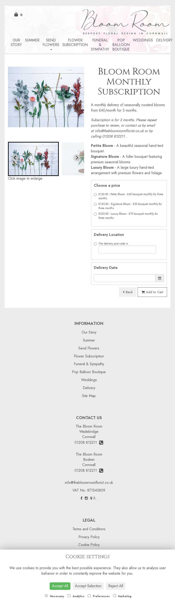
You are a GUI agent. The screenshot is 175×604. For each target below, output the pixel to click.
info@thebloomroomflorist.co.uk (89, 482)
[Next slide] (76, 157)
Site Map (89, 395)
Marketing (124, 596)
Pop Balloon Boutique (121, 45)
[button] (33, 159)
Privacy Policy (89, 537)
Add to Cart (154, 292)
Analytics (78, 596)
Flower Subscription (75, 42)
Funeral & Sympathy (100, 45)
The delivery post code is (113, 244)
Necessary (56, 596)
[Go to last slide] (15, 157)
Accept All (60, 586)
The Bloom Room (89, 426)
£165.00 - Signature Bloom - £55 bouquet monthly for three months (130, 206)
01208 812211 (87, 442)
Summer (32, 40)
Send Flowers (51, 42)
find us (98, 498)
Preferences (101, 596)
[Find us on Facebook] (81, 498)
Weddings (143, 40)
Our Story (16, 42)
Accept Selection (88, 586)
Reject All (115, 586)
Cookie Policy (89, 544)
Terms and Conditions (89, 529)
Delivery (164, 40)
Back (129, 292)
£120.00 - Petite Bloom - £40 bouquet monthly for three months (130, 196)
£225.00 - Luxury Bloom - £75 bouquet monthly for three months (128, 216)
